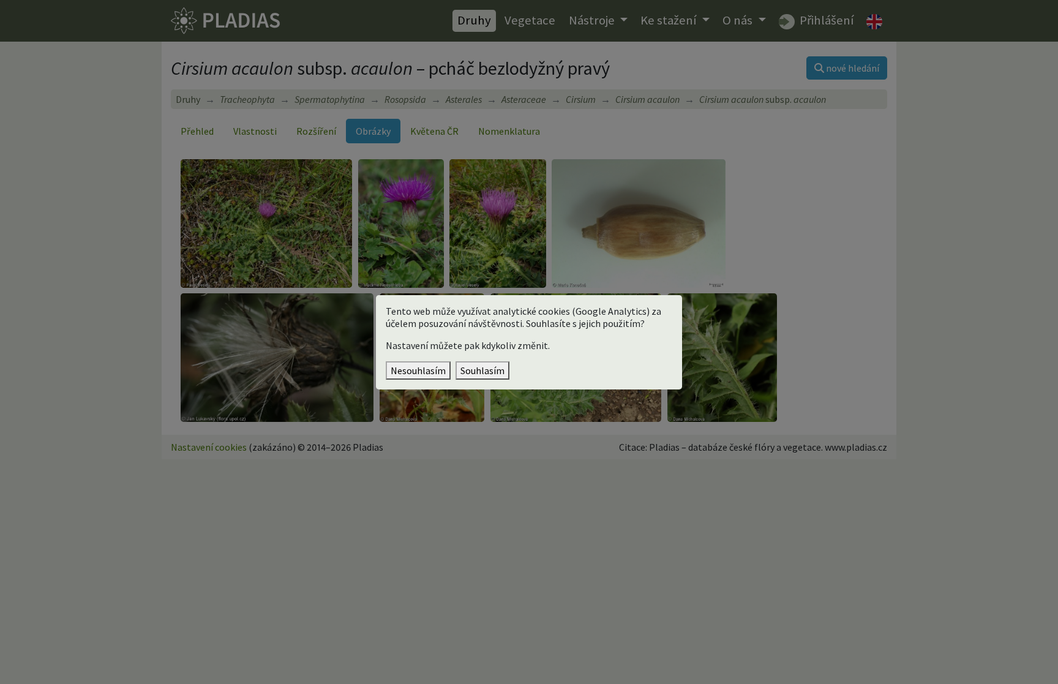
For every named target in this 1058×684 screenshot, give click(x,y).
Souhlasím (482, 370)
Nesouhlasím (418, 370)
